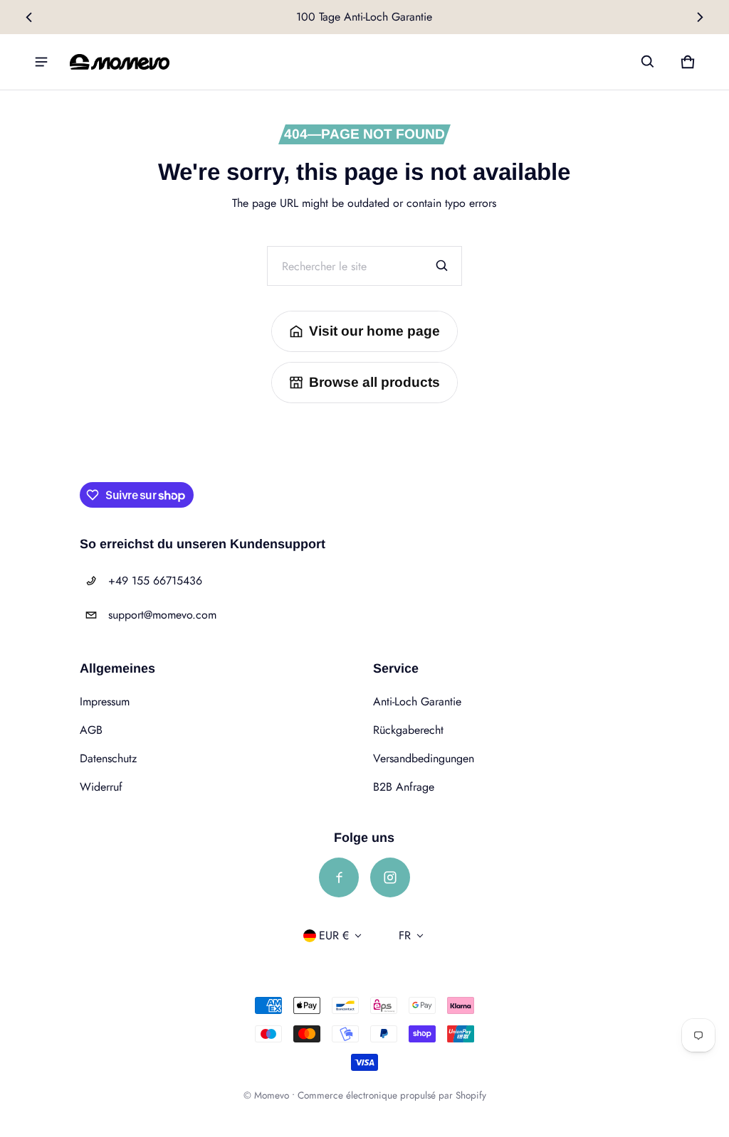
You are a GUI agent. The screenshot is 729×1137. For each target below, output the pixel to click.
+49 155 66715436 (155, 580)
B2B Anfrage (403, 787)
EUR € (334, 935)
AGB (91, 730)
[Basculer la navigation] (41, 62)
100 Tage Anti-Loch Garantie (364, 17)
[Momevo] (119, 62)
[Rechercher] (442, 266)
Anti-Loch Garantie (417, 701)
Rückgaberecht (408, 730)
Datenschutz (108, 758)
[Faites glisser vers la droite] (699, 17)
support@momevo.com (162, 615)
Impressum (105, 701)
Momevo (271, 1095)
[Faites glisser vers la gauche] (29, 17)
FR (405, 935)
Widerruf (101, 787)
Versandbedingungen (423, 758)
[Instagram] (390, 877)
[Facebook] (339, 877)
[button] (648, 62)
